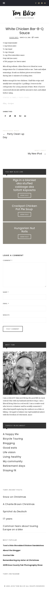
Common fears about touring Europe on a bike (20, 527)
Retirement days (14, 466)
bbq (5, 103)
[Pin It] (15, 116)
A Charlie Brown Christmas (19, 504)
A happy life (11, 434)
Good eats (13, 37)
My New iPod (24, 153)
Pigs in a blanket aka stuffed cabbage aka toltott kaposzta (24, 185)
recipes (11, 103)
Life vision (9, 452)
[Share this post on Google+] (20, 116)
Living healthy (12, 457)
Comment (7, 260)
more (30, 415)
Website (6, 315)
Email (6, 303)
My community (12, 461)
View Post (24, 195)
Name (6, 292)
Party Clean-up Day (24, 134)
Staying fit (9, 470)
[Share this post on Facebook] (5, 116)
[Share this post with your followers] (10, 116)
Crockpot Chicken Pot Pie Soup (24, 207)
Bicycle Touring (13, 438)
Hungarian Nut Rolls (24, 229)
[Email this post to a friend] (25, 116)
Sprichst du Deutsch (15, 511)
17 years (7, 518)
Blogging (9, 443)
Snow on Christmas (14, 496)
